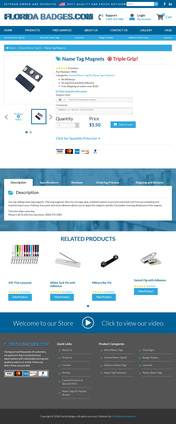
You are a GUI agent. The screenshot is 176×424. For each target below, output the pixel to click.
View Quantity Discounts (72, 91)
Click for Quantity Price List (76, 138)
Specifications (49, 182)
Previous (6, 117)
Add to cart (125, 124)
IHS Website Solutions (124, 416)
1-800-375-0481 (115, 19)
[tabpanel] (18, 117)
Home (12, 47)
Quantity (64, 118)
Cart (169, 17)
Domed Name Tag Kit (30, 47)
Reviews (76, 182)
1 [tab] (26, 132)
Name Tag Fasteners (104, 75)
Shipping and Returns (149, 182)
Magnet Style (63, 94)
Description (18, 182)
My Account (144, 19)
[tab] (18, 182)
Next (51, 117)
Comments (62, 105)
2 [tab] (30, 132)
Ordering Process (107, 182)
